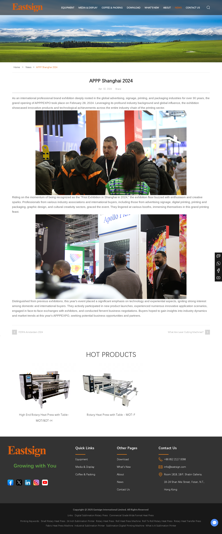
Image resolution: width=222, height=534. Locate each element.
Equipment (67, 7)
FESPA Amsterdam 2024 (31, 332)
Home (17, 67)
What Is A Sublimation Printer (161, 525)
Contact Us (193, 7)
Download (133, 7)
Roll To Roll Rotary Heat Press (157, 521)
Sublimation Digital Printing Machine (125, 525)
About (167, 7)
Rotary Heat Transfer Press (187, 521)
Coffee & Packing (112, 7)
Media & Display (88, 7)
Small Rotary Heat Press (53, 521)
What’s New (152, 7)
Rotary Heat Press (105, 521)
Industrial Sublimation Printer (90, 525)
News (178, 7)
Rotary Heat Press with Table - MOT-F (111, 414)
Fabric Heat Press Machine (59, 525)
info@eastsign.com (175, 466)
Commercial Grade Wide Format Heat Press (131, 515)
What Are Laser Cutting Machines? (185, 332)
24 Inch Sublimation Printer (81, 521)
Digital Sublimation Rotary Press (91, 515)
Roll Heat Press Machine (128, 521)
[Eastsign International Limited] (27, 7)
